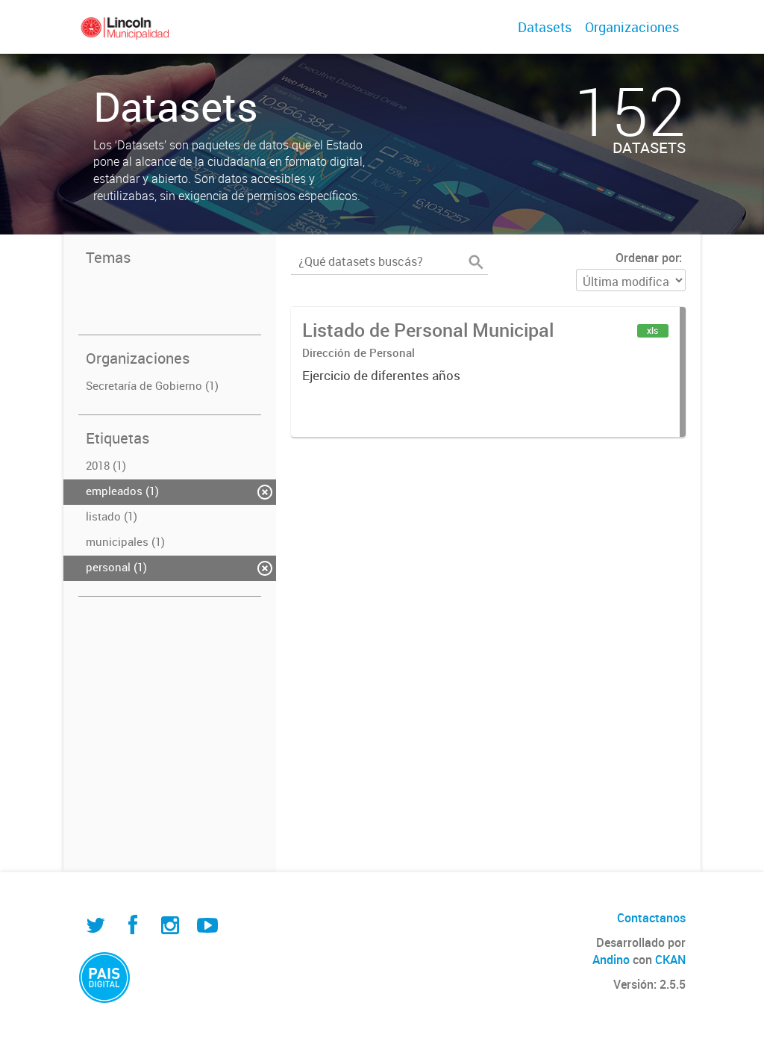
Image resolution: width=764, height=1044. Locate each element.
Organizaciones (632, 27)
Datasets (545, 27)
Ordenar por (647, 257)
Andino (611, 959)
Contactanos (651, 918)
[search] (476, 262)
